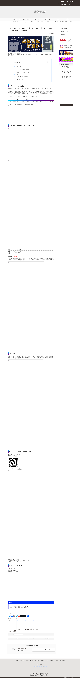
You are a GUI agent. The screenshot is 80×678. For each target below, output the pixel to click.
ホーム (8, 21)
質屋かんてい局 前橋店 (40, 3)
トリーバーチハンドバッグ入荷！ (23, 72)
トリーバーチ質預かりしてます (24, 69)
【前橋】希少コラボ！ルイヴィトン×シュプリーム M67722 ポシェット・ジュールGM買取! (66, 72)
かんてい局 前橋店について (22, 79)
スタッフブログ (31, 21)
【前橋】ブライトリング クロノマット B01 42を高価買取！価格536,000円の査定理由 (66, 67)
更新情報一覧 (15, 21)
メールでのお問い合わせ (44, 649)
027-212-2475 (67, 1)
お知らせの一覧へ (31, 638)
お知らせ (23, 21)
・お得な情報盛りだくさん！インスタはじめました (18, 606)
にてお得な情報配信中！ (23, 76)
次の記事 (47, 638)
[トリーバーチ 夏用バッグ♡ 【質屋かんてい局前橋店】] (12, 625)
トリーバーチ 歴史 (20, 66)
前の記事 (16, 638)
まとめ (18, 74)
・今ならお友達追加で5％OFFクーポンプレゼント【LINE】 (20, 607)
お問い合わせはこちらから (66, 4)
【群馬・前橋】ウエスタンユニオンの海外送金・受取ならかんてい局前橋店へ (66, 77)
